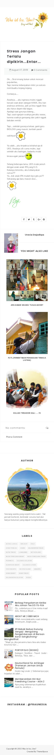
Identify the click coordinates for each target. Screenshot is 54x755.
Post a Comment (14, 437)
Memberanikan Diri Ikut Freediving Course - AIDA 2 (29, 680)
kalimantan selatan (14, 577)
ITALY (33, 544)
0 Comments (40, 70)
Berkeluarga (11, 544)
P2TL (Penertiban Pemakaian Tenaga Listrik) (27, 359)
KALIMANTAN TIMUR (35, 548)
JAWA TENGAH (11, 548)
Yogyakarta (11, 569)
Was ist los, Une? (29, 749)
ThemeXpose (42, 751)
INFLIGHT (23, 544)
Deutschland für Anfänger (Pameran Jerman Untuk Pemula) (29, 666)
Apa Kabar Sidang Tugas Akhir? (27, 305)
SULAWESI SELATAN (24, 561)
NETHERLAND (36, 552)
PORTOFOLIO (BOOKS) (26, 650)
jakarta (37, 569)
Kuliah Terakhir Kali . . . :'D (27, 413)
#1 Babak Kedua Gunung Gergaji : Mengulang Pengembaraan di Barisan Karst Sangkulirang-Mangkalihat (24, 634)
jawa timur (23, 573)
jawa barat (11, 573)
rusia (28, 577)
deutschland (25, 569)
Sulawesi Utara (29, 565)
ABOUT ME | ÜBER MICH (27, 616)
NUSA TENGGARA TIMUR (36, 556)
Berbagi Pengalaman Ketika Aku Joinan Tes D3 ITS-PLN (30, 604)
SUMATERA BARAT (12, 565)
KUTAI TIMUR (11, 552)
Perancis (9, 561)
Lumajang (23, 552)
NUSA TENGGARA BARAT (15, 556)
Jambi (22, 548)
